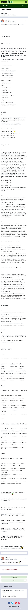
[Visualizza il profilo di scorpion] (2, 20)
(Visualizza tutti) (5, 592)
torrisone (4, 596)
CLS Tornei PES (12, 14)
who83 (8, 596)
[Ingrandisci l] (14, 131)
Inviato (10, 21)
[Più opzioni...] (25, 21)
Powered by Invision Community (14, 607)
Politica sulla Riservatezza (14, 606)
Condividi (14, 577)
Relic (14, 596)
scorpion (4, 13)
